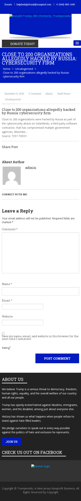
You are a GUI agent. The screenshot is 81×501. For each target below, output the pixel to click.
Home (6, 69)
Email (7, 300)
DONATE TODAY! (22, 44)
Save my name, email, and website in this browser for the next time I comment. (40, 337)
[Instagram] (50, 473)
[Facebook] (28, 473)
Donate (8, 4)
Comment (10, 229)
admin (49, 93)
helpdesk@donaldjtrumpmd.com (34, 4)
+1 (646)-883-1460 (65, 4)
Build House (63, 93)
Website (7, 316)
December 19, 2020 (14, 93)
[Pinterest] (43, 473)
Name (7, 284)
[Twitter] (36, 473)
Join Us (12, 441)
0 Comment (35, 93)
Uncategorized (24, 69)
